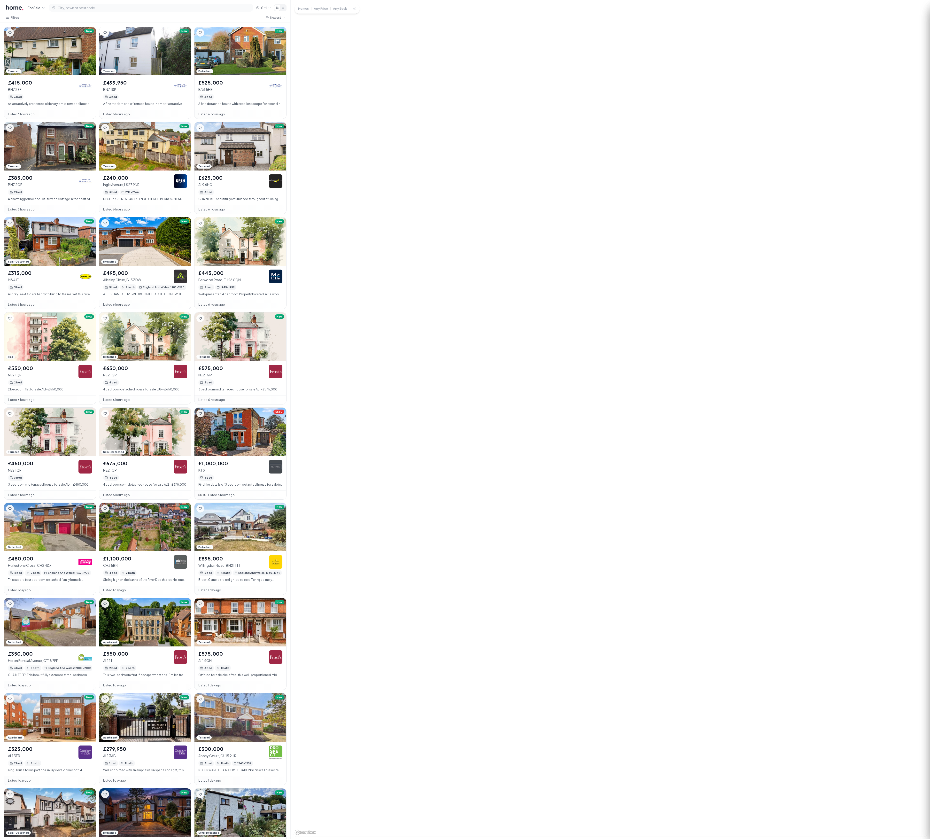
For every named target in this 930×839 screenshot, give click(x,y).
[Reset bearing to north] (918, 813)
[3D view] (918, 822)
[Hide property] (19, 33)
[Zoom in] (918, 796)
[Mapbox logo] (305, 832)
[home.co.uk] (15, 8)
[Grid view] (277, 8)
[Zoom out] (918, 804)
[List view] (283, 8)
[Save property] (10, 33)
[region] (610, 419)
